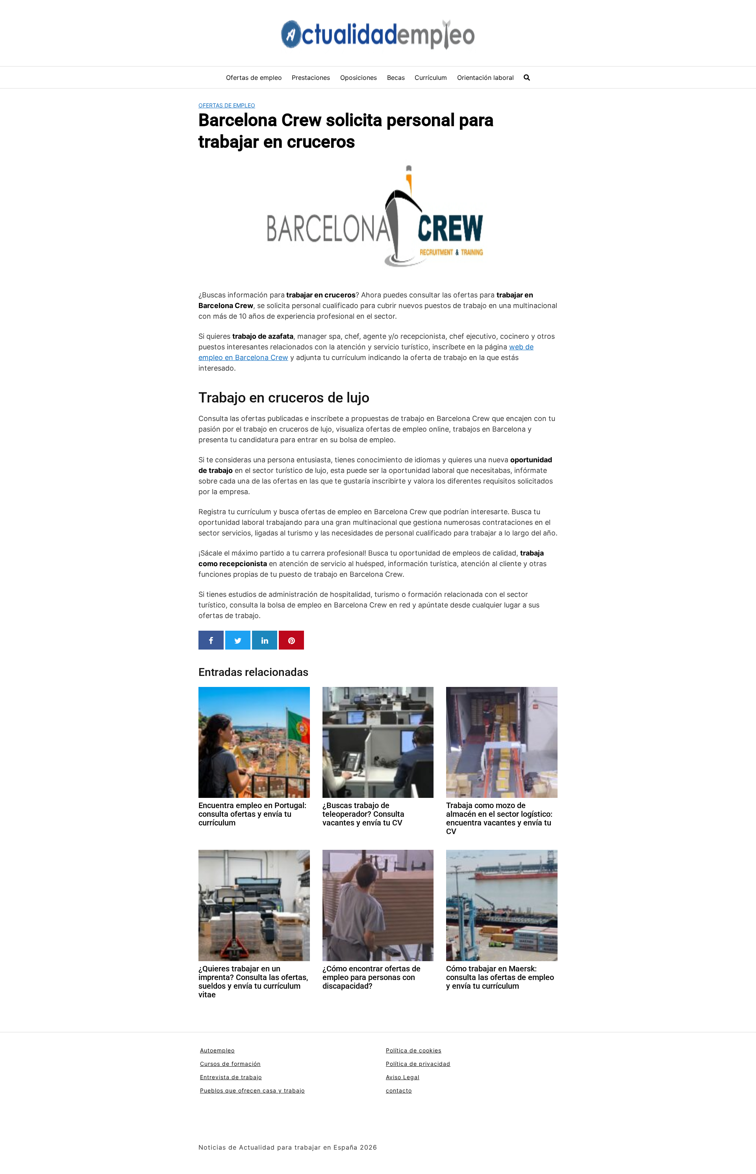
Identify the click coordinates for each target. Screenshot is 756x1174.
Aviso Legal (402, 1077)
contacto (399, 1090)
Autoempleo (217, 1050)
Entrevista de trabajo (231, 1077)
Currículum (431, 77)
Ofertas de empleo (254, 77)
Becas (396, 77)
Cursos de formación (230, 1063)
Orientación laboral (485, 77)
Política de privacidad (418, 1063)
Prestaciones (311, 77)
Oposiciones (358, 77)
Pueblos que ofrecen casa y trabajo (252, 1090)
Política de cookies (413, 1050)
